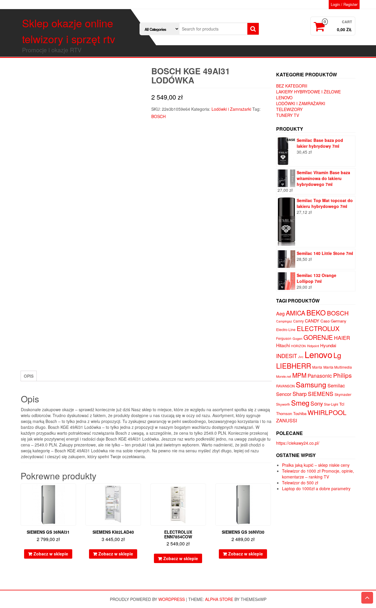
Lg (337, 355)
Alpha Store (219, 599)
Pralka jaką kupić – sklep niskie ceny (316, 465)
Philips (342, 375)
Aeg (280, 313)
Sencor (283, 393)
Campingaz (284, 321)
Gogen (297, 338)
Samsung (311, 384)
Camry (298, 320)
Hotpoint (313, 345)
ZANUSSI (286, 420)
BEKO (316, 312)
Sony (316, 403)
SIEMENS (320, 393)
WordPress (171, 599)
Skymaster (343, 394)
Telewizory (289, 109)
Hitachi (283, 345)
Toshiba (299, 413)
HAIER (342, 337)
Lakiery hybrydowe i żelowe (308, 92)
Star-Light (331, 404)
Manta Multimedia (337, 367)
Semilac (336, 385)
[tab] (29, 376)
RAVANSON (285, 386)
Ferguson (283, 338)
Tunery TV (287, 115)
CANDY (312, 321)
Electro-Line (286, 329)
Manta (317, 367)
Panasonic (320, 375)
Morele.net (283, 376)
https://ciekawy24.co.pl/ (297, 443)
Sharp (300, 393)
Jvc (300, 356)
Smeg (300, 402)
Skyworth (283, 404)
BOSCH (158, 116)
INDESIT (286, 356)
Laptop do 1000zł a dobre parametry (316, 488)
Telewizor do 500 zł (300, 483)
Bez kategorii (291, 86)
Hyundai (328, 345)
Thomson (284, 413)
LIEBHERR (293, 365)
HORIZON (298, 346)
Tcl (341, 404)
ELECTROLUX (318, 328)
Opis (28, 376)
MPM (299, 375)
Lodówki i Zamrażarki (231, 109)
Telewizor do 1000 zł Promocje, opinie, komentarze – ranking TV (318, 474)
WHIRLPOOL (327, 412)
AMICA (295, 312)
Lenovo (284, 97)
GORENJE (318, 337)
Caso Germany (333, 321)
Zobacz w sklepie (50, 554)
